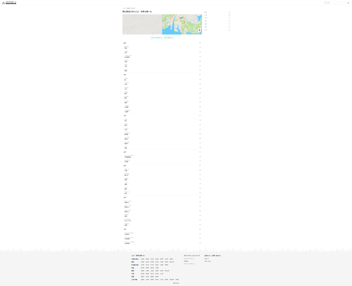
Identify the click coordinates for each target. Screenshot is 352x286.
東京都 (166, 262)
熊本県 (157, 279)
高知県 (157, 276)
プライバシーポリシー (189, 264)
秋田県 (161, 259)
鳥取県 (142, 273)
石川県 (152, 265)
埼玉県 (157, 262)
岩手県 (152, 259)
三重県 (157, 268)
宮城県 (157, 259)
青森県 (147, 259)
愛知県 (152, 268)
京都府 (147, 270)
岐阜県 (142, 268)
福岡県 (142, 279)
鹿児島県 (172, 279)
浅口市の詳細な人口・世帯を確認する (162, 37)
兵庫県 (157, 270)
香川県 (147, 276)
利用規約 (186, 261)
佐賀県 (147, 279)
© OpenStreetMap (197, 33)
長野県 (166, 265)
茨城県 (142, 262)
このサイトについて (189, 258)
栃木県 (147, 262)
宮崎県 (166, 279)
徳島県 (142, 276)
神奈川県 (172, 262)
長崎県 (152, 279)
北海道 (142, 259)
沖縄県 (177, 279)
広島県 (157, 273)
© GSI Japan (188, 33)
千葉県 (161, 262)
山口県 (161, 273)
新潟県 (142, 265)
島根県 (147, 273)
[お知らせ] (348, 2)
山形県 (166, 259)
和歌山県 (167, 270)
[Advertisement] (217, 43)
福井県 (157, 265)
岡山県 (152, 273)
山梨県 (161, 265)
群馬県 (152, 262)
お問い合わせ (207, 261)
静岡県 (147, 268)
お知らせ (206, 258)
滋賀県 (142, 270)
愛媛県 (152, 276)
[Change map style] (199, 30)
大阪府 (152, 270)
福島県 (171, 259)
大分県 (161, 279)
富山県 (147, 265)
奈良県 (161, 270)
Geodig (177, 283)
